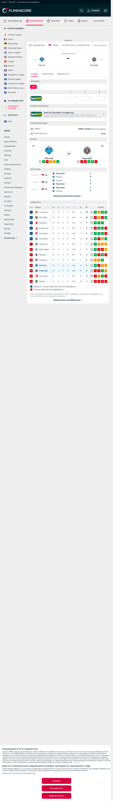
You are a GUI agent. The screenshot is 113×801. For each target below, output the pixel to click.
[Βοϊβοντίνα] (36, 228)
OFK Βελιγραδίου (44, 239)
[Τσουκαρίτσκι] (36, 212)
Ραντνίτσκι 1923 (44, 233)
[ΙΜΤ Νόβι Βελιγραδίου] (36, 217)
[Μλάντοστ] (36, 244)
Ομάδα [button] (38, 207)
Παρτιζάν (94, 65)
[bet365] (36, 98)
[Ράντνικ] (36, 265)
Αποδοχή (56, 781)
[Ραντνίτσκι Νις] (36, 276)
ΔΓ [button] (81, 207)
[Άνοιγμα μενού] (105, 11)
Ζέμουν (42, 281)
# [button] (30, 207)
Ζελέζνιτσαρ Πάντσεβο (44, 260)
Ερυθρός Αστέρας (44, 223)
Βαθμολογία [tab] (63, 74)
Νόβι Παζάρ (44, 249)
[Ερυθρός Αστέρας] (36, 222)
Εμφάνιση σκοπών (56, 796)
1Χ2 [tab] (33, 87)
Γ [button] (73, 207)
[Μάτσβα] (36, 254)
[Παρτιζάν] (36, 270)
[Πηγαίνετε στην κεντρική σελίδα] (22, 10)
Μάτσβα (42, 255)
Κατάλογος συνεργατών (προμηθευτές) (18, 773)
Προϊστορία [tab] (47, 74)
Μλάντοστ (43, 244)
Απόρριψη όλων (56, 788)
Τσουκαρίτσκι (44, 212)
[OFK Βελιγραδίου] (36, 238)
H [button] (67, 207)
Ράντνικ (42, 65)
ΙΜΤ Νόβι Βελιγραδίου (44, 217)
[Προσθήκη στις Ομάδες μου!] (34, 59)
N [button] (58, 207)
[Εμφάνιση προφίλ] (42, 59)
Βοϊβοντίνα (43, 228)
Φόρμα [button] (101, 207)
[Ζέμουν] (36, 281)
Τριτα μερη (76, 762)
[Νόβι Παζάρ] (36, 249)
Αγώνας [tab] (34, 74)
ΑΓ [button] (53, 207)
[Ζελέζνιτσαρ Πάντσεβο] (36, 260)
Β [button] (86, 207)
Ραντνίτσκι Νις (44, 276)
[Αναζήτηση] (82, 11)
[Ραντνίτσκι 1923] (36, 233)
